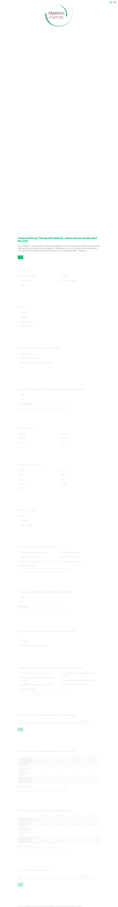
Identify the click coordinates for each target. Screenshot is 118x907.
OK (20, 257)
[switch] (116, 2)
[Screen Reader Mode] (113, 2)
